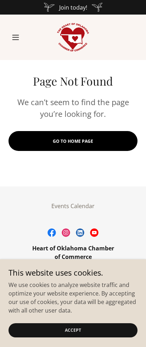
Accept (73, 330)
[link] (73, 37)
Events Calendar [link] (73, 206)
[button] (18, 37)
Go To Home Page (73, 141)
